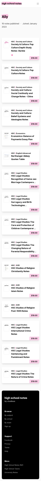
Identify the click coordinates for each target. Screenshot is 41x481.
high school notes (16, 398)
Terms (7, 447)
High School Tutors (12, 469)
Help (6, 451)
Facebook (8, 440)
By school (8, 419)
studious (11, 401)
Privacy (7, 444)
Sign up (8, 426)
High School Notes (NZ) (14, 465)
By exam (8, 423)
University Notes (11, 472)
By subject (9, 415)
